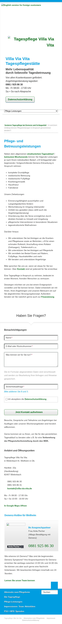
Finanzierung (47, 297)
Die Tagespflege (12, 597)
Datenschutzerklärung (20, 99)
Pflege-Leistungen (13, 602)
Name (9, 338)
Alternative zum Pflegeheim (34, 618)
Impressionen (11, 606)
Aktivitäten (30, 606)
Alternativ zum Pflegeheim (17, 592)
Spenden (19, 611)
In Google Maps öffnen (15, 506)
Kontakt (21, 269)
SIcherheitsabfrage (15, 387)
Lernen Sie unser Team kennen (19, 580)
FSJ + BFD (9, 611)
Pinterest (36, 119)
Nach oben (54, 585)
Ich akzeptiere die (27, 399)
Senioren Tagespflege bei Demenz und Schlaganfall (25, 125)
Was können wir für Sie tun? (19, 355)
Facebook (25, 119)
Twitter (31, 119)
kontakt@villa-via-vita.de (19, 488)
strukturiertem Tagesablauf (40, 154)
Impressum (51, 618)
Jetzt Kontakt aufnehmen (29, 412)
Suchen (46, 592)
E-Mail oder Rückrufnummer (19, 346)
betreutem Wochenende (16, 157)
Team (21, 606)
